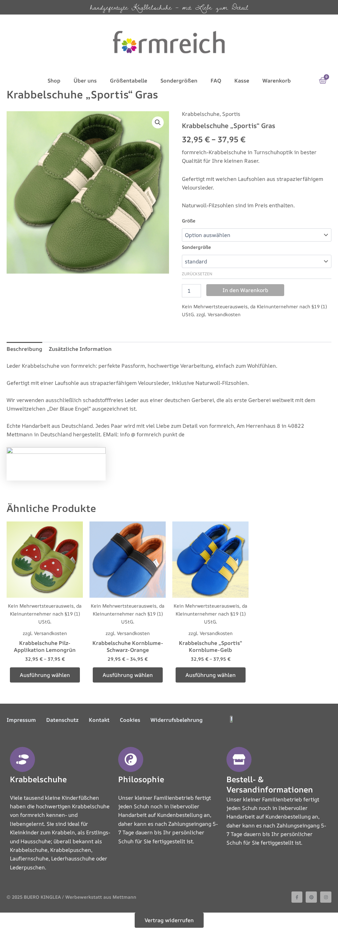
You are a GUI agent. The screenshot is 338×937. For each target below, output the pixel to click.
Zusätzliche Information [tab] (80, 348)
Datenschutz (62, 719)
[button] (158, 122)
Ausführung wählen (45, 675)
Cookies (130, 719)
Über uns (85, 80)
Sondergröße (196, 247)
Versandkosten (224, 314)
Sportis (231, 113)
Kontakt (99, 719)
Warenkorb (276, 80)
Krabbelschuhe (201, 113)
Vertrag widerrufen (169, 920)
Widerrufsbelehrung (177, 719)
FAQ (216, 80)
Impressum (21, 719)
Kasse (241, 80)
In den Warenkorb (245, 290)
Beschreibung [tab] (24, 348)
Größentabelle (128, 80)
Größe (188, 221)
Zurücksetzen (197, 274)
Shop (54, 80)
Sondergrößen (178, 80)
